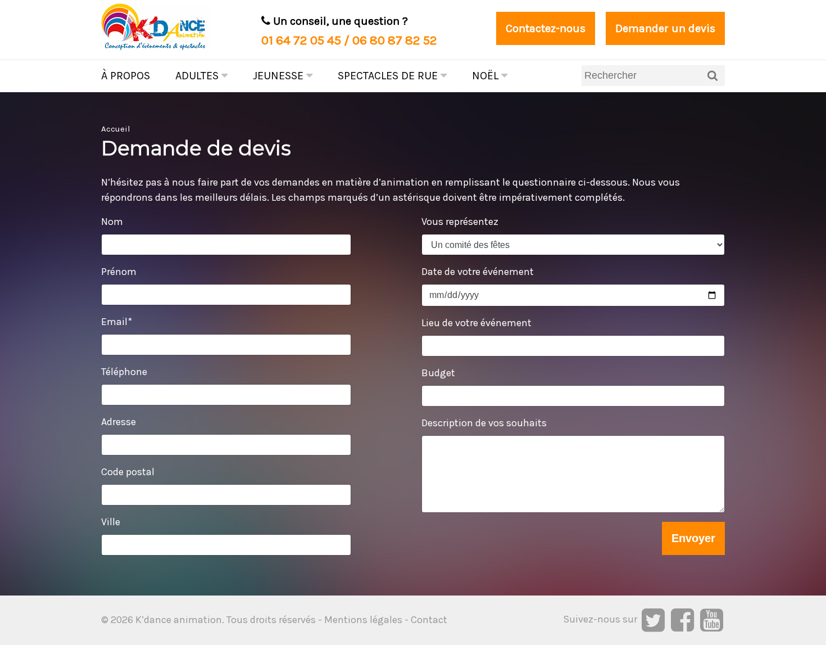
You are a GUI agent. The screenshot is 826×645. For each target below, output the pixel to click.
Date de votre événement (477, 271)
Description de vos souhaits (484, 423)
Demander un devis (665, 28)
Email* (116, 321)
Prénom (119, 271)
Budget (438, 373)
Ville (110, 522)
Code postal (128, 472)
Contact (429, 620)
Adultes (198, 75)
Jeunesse (279, 75)
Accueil (115, 129)
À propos (125, 75)
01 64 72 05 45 (301, 40)
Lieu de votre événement (476, 323)
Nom (112, 221)
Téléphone (124, 372)
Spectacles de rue (389, 75)
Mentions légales (363, 620)
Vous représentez (459, 221)
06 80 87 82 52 (394, 40)
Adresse (118, 422)
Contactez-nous (546, 28)
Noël (486, 75)
